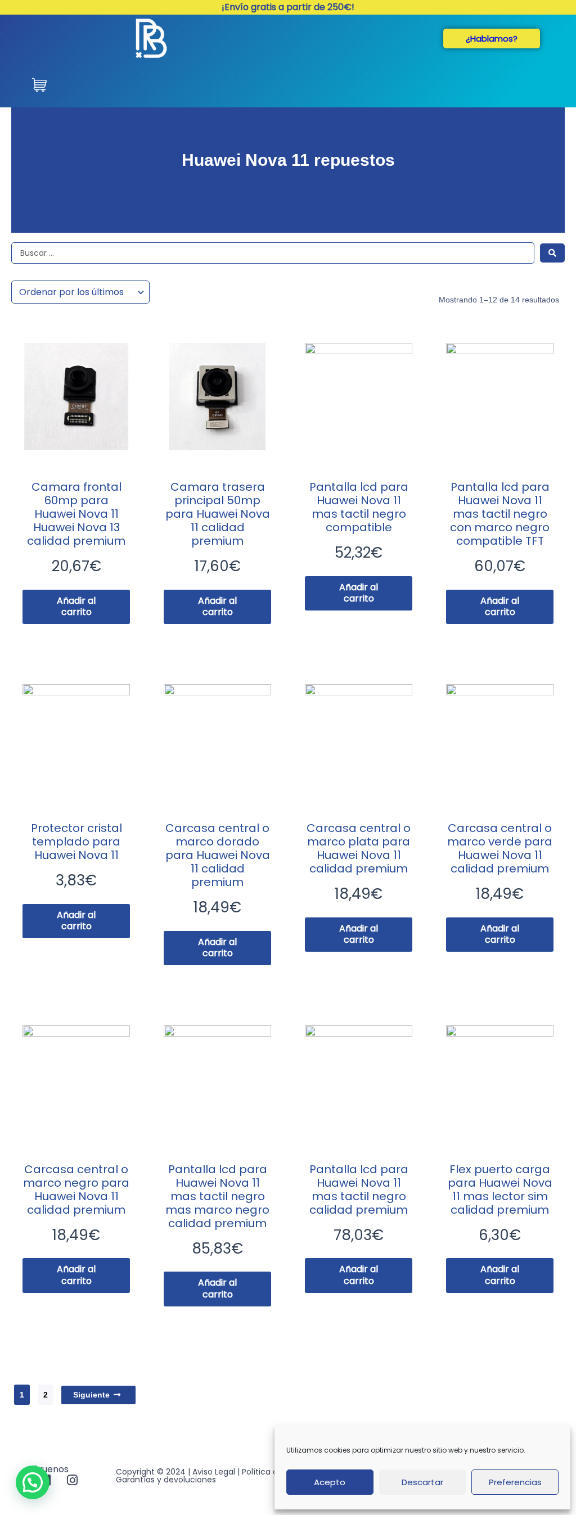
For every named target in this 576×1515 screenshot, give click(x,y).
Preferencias (515, 1482)
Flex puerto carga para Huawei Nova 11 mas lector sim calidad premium (500, 1189)
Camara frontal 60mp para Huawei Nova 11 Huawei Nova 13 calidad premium (76, 514)
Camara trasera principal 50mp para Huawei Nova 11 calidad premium (217, 514)
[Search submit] (552, 253)
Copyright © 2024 (151, 1471)
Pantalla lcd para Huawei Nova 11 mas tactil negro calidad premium (358, 1189)
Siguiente (91, 1394)
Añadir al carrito (76, 606)
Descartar (422, 1482)
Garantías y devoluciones (166, 1479)
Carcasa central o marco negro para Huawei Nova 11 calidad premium (76, 1189)
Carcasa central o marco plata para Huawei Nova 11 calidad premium (359, 848)
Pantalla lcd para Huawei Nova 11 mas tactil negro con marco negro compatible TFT (500, 514)
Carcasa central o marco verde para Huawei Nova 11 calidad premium (499, 848)
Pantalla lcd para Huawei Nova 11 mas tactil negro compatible (358, 507)
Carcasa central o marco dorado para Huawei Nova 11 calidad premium (217, 855)
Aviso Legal (213, 1471)
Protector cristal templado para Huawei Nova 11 (76, 841)
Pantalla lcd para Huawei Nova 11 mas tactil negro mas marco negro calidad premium (217, 1196)
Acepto (329, 1482)
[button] (33, 1482)
